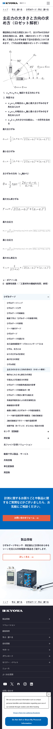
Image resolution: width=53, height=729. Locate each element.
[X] (12, 684)
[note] (18, 684)
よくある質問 (7, 674)
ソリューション (8, 625)
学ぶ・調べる (17, 10)
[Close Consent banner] (49, 694)
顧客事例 (6, 631)
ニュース (6, 668)
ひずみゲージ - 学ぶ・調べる (37, 10)
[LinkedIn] (31, 684)
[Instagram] (25, 684)
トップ (5, 10)
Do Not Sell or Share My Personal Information (26, 721)
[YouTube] (5, 684)
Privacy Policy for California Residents (26, 713)
